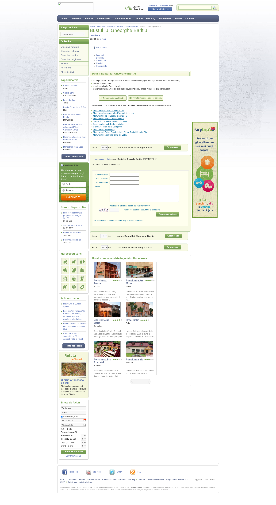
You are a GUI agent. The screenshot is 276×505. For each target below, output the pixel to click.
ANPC (62, 482)
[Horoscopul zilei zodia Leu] (74, 270)
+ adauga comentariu (101, 159)
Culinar (139, 18)
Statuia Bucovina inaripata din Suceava (110, 121)
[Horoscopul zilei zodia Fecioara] (82, 270)
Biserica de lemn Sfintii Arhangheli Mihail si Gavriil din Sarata (73, 128)
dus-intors (67, 416)
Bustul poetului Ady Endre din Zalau (108, 124)
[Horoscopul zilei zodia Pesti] (82, 287)
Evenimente (165, 18)
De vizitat (100, 58)
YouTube (97, 472)
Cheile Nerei (69, 94)
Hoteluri (89, 18)
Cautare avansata (73, 456)
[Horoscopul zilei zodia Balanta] (65, 278)
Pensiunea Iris (134, 359)
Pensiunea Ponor (100, 282)
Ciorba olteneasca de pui (72, 381)
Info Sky (150, 18)
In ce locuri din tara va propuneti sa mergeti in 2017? (73, 215)
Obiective (76, 18)
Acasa (64, 18)
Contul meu (153, 5)
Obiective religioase (71, 59)
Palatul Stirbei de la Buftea (74, 108)
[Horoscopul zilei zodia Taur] (74, 261)
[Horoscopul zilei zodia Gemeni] (82, 261)
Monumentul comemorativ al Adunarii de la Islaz (114, 113)
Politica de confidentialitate (80, 482)
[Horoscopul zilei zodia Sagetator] (82, 278)
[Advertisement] (205, 73)
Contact (189, 18)
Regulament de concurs (177, 479)
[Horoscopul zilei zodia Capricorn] (65, 287)
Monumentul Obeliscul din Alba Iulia (108, 110)
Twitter (119, 472)
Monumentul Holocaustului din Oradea (110, 116)
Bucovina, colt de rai (72, 240)
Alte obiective (67, 72)
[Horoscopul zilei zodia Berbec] (65, 261)
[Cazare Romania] (205, 170)
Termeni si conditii (155, 479)
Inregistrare (165, 5)
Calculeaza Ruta (122, 18)
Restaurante (103, 18)
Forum (178, 18)
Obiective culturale (70, 51)
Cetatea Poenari (70, 87)
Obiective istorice (69, 55)
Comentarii (101, 60)
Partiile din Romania (72, 233)
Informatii (100, 55)
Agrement (66, 67)
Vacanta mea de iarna (72, 225)
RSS (139, 472)
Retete (122, 479)
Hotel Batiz (132, 320)
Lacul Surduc (69, 101)
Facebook (73, 472)
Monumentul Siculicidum (104, 129)
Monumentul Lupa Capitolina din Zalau (110, 135)
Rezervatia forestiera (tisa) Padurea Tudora (74, 140)
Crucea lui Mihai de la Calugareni (107, 127)
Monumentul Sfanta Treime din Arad (108, 119)
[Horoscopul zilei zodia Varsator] (74, 287)
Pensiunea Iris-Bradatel (103, 361)
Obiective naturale (70, 47)
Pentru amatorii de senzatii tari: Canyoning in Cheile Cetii (74, 326)
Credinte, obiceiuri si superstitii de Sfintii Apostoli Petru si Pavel (73, 336)
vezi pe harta (101, 48)
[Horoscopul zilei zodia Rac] (65, 270)
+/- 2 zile (68, 429)
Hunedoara (95, 35)
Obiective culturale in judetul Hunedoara (122, 27)
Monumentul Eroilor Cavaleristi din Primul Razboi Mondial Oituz (120, 132)
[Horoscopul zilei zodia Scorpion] (74, 278)
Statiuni (64, 63)
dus (76, 416)
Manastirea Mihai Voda (73, 148)
